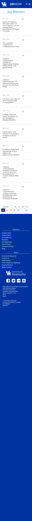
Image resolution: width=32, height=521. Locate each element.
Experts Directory (7, 265)
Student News (6, 235)
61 (7, 210)
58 (23, 207)
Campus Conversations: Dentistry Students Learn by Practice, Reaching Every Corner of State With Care (11, 172)
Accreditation (6, 304)
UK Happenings (7, 242)
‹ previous (5, 207)
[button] (29, 4)
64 (18, 210)
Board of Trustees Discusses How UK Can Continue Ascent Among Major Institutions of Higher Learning (11, 26)
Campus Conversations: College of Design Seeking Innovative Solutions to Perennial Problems (10, 194)
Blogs (3, 249)
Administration (6, 260)
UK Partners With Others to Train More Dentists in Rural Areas (11, 134)
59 (27, 207)
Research (5, 240)
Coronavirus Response (9, 256)
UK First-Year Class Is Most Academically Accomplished (11, 101)
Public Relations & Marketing (11, 263)
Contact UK (5, 258)
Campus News (6, 233)
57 (19, 207)
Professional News (8, 246)
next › (27, 210)
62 (11, 210)
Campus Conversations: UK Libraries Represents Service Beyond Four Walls (11, 83)
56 (15, 207)
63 (14, 210)
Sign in (4, 296)
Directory (5, 305)
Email (4, 295)
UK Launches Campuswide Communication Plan (11, 45)
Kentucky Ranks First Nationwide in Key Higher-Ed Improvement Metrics (11, 152)
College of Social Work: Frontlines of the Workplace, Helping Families (10, 117)
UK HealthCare (6, 237)
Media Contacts (7, 267)
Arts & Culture (6, 244)
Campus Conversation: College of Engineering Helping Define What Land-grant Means (11, 63)
